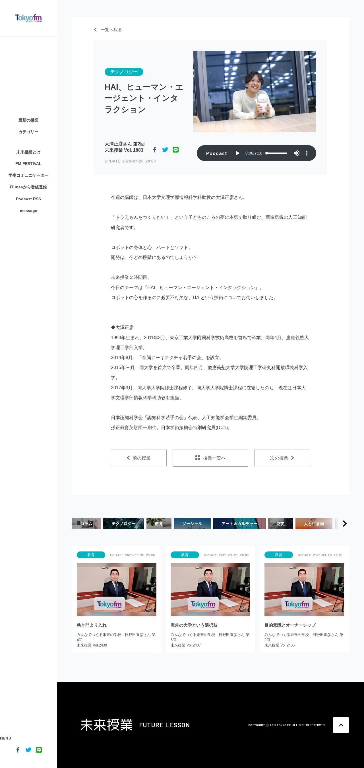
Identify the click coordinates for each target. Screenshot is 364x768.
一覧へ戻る (111, 29)
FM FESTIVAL (28, 163)
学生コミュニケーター (28, 175)
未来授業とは (28, 152)
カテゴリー (28, 131)
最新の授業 (28, 120)
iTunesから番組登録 (28, 187)
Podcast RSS (28, 199)
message (28, 210)
